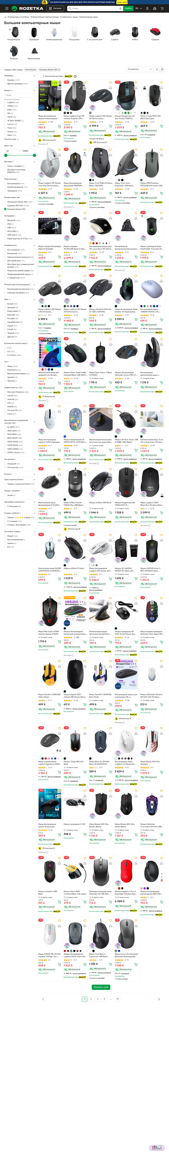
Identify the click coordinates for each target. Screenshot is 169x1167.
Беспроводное (15, 183)
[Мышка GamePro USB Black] (50, 871)
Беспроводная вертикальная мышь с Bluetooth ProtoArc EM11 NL (150, 374)
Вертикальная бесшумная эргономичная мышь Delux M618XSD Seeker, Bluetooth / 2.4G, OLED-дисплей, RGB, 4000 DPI (100, 441)
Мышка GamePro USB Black (47, 893)
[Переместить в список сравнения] (59, 88)
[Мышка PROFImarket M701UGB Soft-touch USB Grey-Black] (152, 163)
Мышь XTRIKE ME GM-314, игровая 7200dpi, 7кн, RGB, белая (49, 955)
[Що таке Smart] (75, 76)
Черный (13, 333)
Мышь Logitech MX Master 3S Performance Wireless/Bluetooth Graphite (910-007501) (100, 117)
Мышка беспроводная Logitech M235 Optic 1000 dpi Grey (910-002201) (75, 955)
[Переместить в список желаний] (59, 83)
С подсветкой (16, 278)
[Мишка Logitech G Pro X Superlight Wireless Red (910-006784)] (126, 871)
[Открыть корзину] (162, 8)
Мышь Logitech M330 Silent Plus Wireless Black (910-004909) (151, 504)
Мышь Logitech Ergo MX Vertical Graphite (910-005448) (74, 117)
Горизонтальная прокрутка (20, 257)
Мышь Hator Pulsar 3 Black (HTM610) (100, 374)
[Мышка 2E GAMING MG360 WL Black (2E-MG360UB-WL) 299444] (126, 548)
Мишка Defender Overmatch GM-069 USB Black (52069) (150, 825)
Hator (11, 135)
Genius (12, 132)
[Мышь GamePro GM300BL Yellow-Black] (50, 674)
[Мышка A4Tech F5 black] (75, 548)
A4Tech (12, 106)
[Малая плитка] (162, 69)
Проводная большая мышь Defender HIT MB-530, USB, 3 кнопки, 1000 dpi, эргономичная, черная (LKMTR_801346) (100, 893)
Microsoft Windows (18, 392)
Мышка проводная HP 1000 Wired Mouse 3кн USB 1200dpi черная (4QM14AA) (125, 633)
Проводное (14, 191)
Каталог (57, 8)
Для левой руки (16, 261)
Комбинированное (17, 187)
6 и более (14, 355)
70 (117, 999)
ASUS (11, 117)
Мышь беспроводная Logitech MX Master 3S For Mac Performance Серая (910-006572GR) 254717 (100, 570)
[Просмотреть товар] (65, 113)
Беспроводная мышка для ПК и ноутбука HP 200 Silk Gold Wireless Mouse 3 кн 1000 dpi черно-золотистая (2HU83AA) (100, 248)
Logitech (13, 102)
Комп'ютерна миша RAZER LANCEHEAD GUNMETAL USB (49, 570)
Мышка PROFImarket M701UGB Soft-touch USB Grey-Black (151, 184)
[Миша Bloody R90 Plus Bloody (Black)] (100, 804)
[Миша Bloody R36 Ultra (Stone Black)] (126, 804)
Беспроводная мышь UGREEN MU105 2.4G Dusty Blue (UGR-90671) (150, 311)
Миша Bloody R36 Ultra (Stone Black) (125, 825)
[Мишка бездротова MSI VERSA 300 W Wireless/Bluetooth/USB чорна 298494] (126, 482)
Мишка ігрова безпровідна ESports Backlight (49, 248)
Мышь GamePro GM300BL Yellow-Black (49, 696)
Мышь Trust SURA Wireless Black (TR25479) (100, 184)
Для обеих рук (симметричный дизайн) (20, 266)
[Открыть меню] (7, 8)
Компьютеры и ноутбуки (18, 17)
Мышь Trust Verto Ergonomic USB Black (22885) (124, 184)
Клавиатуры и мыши (69, 17)
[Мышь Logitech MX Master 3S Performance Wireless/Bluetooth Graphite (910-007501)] (100, 96)
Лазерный (13, 464)
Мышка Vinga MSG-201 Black (73, 763)
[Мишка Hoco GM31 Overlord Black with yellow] (75, 871)
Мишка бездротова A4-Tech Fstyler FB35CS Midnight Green (125, 117)
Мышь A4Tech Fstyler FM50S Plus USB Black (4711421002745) (73, 504)
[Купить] (59, 126)
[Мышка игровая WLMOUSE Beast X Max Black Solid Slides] (75, 226)
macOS (12, 396)
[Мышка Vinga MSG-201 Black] (75, 741)
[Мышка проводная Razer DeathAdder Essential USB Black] (152, 226)
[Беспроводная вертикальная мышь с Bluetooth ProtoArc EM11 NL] (152, 352)
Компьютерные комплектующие (45, 17)
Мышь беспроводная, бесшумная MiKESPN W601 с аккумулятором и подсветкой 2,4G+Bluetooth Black (75, 184)
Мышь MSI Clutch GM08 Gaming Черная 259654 (48, 633)
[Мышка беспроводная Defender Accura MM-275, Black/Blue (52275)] (126, 352)
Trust (11, 128)
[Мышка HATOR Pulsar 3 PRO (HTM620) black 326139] (152, 548)
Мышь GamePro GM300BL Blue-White (100, 696)
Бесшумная (14, 253)
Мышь (12, 366)
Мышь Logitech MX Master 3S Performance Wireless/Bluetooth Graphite (75, 311)
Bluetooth (13, 220)
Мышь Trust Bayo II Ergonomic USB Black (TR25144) (98, 955)
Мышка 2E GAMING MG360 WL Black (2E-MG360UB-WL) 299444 (125, 570)
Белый (12, 304)
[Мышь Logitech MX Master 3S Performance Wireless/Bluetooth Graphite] (75, 289)
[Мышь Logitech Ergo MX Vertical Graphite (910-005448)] (75, 96)
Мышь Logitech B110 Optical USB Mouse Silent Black (74, 696)
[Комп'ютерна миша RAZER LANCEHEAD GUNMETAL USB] (50, 548)
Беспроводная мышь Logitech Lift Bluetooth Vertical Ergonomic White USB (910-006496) (125, 763)
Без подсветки (16, 250)
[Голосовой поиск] (120, 8)
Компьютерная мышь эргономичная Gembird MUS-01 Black (99, 633)
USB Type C (14, 235)
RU (137, 8)
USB (11, 228)
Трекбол (12, 377)
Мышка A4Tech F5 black (74, 568)
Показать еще (10, 139)
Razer (12, 110)
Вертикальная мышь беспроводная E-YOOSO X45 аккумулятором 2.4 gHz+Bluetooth (48, 504)
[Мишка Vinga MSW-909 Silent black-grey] (152, 96)
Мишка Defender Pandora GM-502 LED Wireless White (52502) (151, 696)
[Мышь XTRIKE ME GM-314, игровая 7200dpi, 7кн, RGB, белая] (50, 934)
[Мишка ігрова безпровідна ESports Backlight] (50, 226)
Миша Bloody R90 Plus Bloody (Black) (99, 825)
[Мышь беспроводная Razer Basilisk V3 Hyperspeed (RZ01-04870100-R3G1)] (126, 289)
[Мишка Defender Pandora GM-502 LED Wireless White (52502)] (152, 674)
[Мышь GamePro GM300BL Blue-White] (100, 674)
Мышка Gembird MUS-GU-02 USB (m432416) (100, 311)
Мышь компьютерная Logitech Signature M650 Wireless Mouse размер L (49, 763)
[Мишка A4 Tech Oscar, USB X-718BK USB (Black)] (126, 419)
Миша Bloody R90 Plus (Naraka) (150, 763)
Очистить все (30, 70)
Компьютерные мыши (88, 17)
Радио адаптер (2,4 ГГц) (19, 239)
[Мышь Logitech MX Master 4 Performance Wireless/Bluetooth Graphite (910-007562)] (50, 289)
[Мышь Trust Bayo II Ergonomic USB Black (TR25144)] (100, 934)
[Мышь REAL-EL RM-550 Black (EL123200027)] (100, 741)
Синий (12, 329)
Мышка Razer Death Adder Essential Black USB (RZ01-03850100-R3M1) (75, 374)
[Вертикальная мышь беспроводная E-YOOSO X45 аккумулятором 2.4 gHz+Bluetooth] (50, 482)
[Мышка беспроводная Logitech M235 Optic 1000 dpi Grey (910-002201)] (75, 934)
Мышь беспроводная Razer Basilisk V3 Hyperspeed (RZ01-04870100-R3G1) (126, 311)
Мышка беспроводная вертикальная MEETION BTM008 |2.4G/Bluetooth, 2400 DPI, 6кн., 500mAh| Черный (151, 893)
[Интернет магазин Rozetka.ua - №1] (27, 8)
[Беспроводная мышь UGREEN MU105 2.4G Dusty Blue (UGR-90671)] (152, 289)
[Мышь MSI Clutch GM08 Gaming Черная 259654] (50, 611)
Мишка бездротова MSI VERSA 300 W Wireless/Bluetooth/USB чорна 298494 (125, 504)
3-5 (11, 352)
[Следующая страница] (159, 999)
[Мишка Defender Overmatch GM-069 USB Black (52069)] (152, 804)
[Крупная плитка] (156, 69)
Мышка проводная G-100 (74, 824)
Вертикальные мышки (18, 374)
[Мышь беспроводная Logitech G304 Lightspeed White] (50, 419)
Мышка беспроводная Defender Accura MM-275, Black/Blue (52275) (126, 374)
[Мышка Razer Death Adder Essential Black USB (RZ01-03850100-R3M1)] (75, 352)
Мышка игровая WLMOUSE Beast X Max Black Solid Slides (74, 248)
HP (10, 113)
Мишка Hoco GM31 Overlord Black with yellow (75, 893)
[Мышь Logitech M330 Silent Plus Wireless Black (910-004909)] (152, 482)
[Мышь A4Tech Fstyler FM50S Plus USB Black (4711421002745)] (75, 482)
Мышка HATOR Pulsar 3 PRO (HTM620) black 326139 (150, 570)
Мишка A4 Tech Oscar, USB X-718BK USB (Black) (126, 441)
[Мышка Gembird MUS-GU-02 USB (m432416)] (100, 289)
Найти (128, 8)
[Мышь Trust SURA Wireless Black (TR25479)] (100, 163)
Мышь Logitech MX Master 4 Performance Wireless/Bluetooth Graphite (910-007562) (49, 311)
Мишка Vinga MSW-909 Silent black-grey (150, 117)
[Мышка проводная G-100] (75, 804)
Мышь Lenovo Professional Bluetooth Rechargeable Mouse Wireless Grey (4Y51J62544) (126, 955)
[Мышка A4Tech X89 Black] (100, 482)
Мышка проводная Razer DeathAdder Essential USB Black (151, 248)
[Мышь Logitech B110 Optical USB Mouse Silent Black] (75, 674)
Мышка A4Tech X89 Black (100, 503)
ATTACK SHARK (15, 121)
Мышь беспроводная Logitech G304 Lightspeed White (49, 441)
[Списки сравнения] (154, 8)
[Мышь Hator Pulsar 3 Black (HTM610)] (100, 352)
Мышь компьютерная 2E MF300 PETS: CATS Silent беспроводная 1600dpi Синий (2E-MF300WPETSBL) (74, 441)
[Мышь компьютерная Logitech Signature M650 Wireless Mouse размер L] (50, 741)
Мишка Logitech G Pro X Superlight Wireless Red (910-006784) (125, 893)
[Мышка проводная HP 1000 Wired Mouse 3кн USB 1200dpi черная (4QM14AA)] (126, 611)
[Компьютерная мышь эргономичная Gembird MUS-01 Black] (100, 611)
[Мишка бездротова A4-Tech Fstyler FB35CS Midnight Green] (126, 96)
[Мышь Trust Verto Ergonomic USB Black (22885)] (126, 163)
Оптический (15, 467)
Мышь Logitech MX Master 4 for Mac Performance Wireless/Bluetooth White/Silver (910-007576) (49, 184)
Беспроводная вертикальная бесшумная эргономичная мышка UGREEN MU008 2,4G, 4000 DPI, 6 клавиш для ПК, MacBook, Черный (126, 248)
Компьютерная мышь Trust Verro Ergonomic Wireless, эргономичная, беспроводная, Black (151, 441)
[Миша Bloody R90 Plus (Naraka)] (152, 741)
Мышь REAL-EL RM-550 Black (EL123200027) (99, 763)
